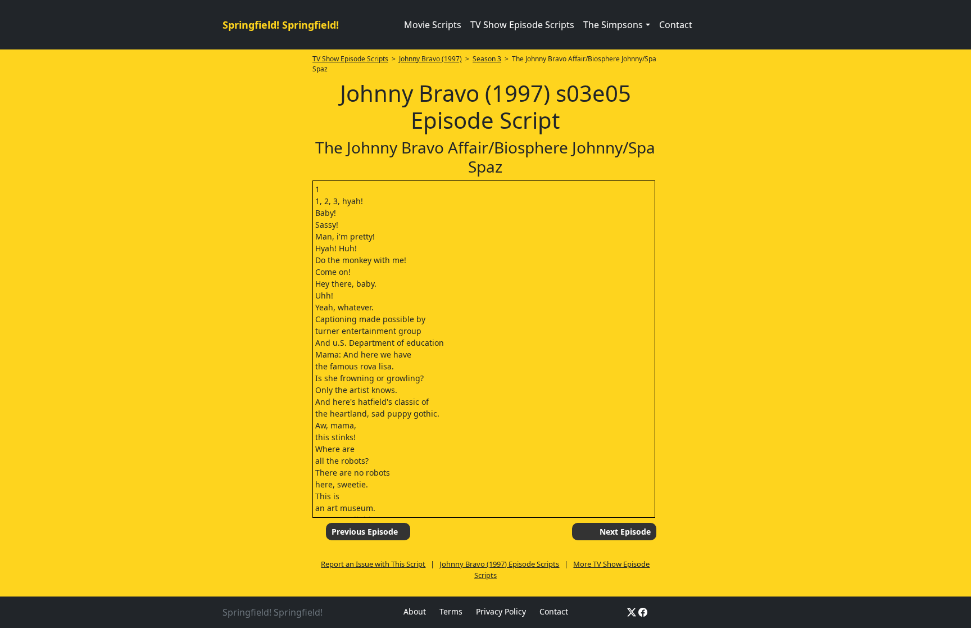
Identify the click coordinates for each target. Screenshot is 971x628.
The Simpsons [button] (613, 25)
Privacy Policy (501, 611)
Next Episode (625, 531)
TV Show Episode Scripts (522, 25)
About (414, 611)
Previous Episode (365, 531)
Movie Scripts (432, 25)
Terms (450, 611)
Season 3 (487, 59)
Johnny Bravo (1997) (430, 59)
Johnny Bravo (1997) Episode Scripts (499, 564)
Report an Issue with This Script (373, 564)
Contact (675, 25)
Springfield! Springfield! (281, 24)
